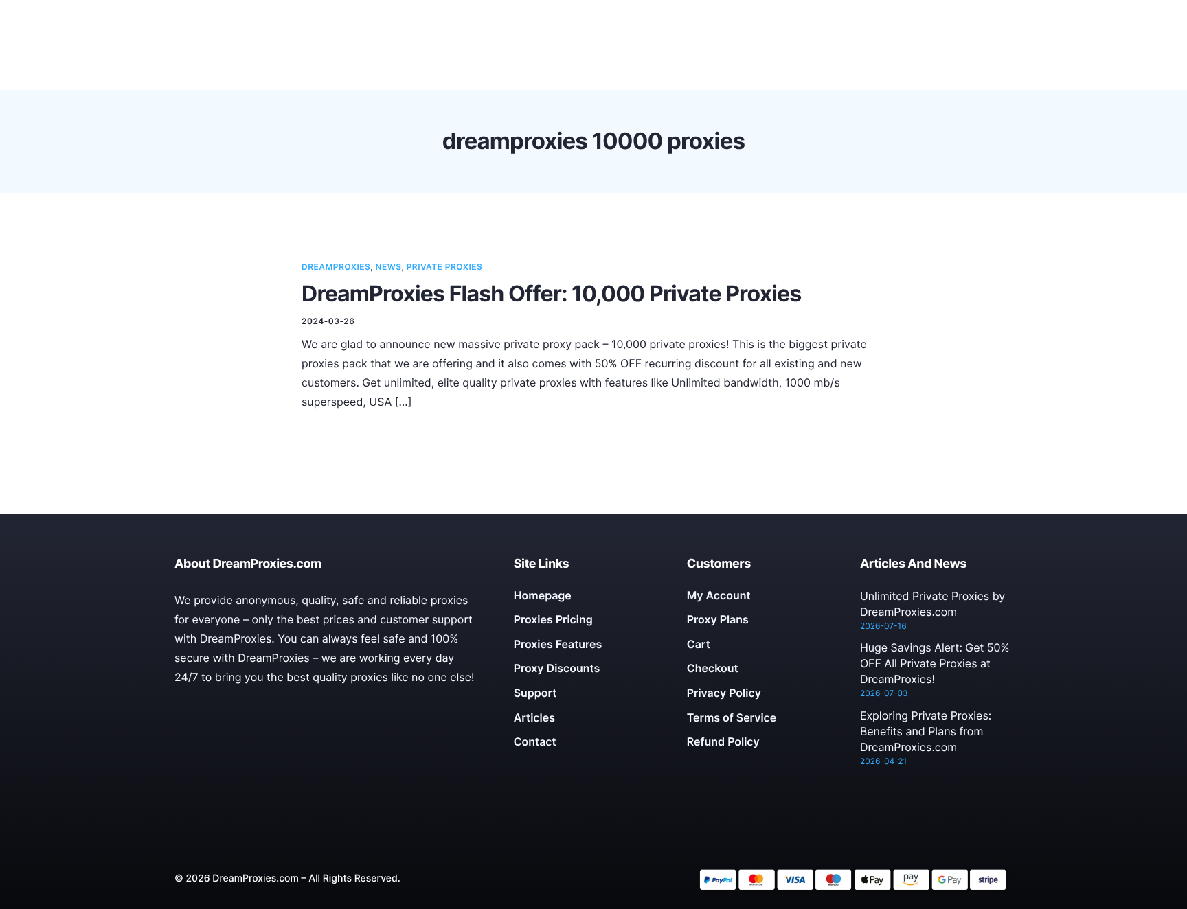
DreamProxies (336, 267)
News (389, 267)
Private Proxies (445, 267)
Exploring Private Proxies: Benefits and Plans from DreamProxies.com (925, 731)
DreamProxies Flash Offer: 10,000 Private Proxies (551, 293)
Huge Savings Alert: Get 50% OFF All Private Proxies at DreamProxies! (935, 663)
